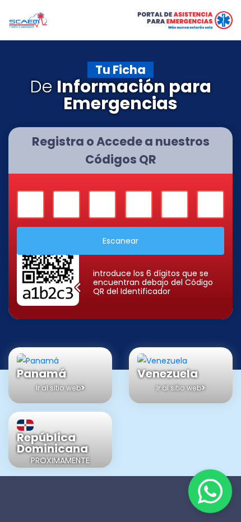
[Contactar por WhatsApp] (210, 491)
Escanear (120, 240)
